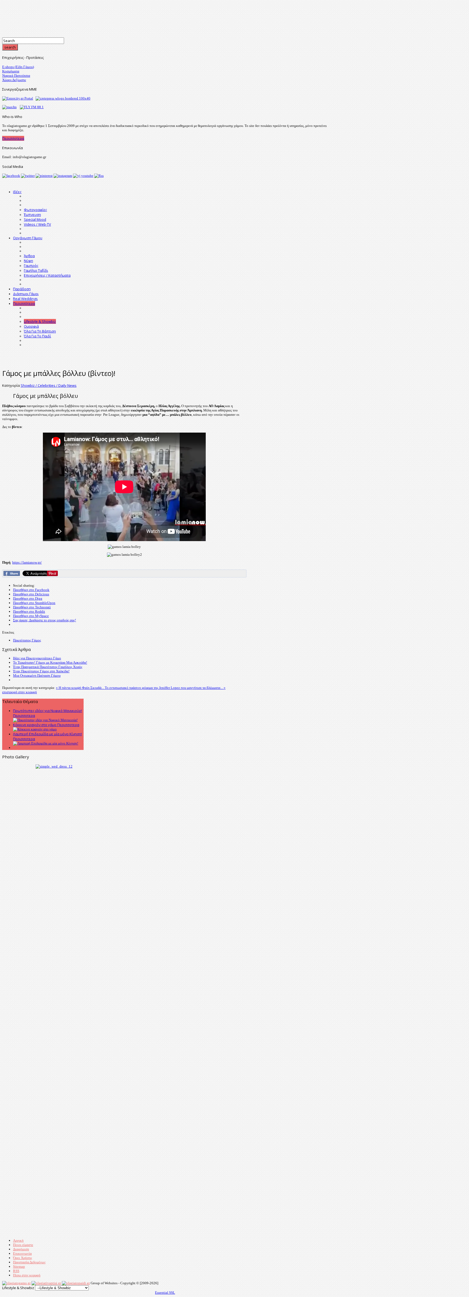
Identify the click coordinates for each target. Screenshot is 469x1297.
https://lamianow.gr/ (27, 562)
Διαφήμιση (21, 1249)
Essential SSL (165, 1292)
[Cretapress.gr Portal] (63, 98)
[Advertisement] (165, 353)
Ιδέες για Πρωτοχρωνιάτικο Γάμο (37, 658)
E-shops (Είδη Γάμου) (18, 67)
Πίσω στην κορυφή (26, 1275)
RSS (16, 1271)
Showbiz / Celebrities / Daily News (49, 385)
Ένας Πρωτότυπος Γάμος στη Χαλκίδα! (41, 671)
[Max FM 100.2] (9, 107)
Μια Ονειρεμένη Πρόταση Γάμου (37, 675)
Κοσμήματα (10, 71)
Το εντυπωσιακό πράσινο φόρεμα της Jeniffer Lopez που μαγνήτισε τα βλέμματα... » (165, 688)
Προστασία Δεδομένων (29, 1262)
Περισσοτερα (13, 138)
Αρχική (18, 1240)
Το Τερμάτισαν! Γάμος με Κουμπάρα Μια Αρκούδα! (50, 662)
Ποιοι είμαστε (23, 1245)
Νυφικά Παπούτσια (16, 76)
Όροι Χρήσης (22, 1258)
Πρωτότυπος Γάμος (27, 640)
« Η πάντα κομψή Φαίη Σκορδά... (80, 688)
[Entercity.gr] (17, 98)
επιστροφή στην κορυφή (19, 692)
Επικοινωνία (22, 1253)
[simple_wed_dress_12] (54, 766)
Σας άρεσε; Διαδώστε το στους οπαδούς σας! (44, 620)
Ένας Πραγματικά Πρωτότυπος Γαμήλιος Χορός (47, 667)
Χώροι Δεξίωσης (14, 80)
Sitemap (19, 1266)
